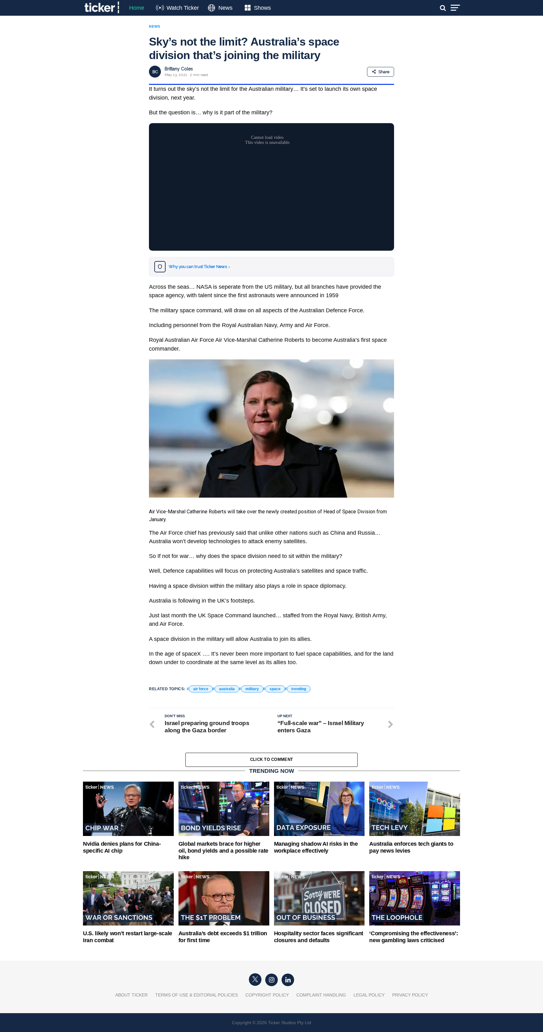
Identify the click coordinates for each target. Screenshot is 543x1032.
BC (155, 71)
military (252, 689)
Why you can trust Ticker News (199, 266)
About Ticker (131, 994)
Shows (262, 8)
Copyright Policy (267, 994)
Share (383, 71)
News (225, 8)
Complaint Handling (321, 994)
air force (200, 689)
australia (227, 689)
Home (136, 8)
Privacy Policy (410, 994)
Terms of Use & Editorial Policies (196, 994)
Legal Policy (369, 994)
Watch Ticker (183, 8)
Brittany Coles (179, 68)
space (275, 689)
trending (298, 689)
